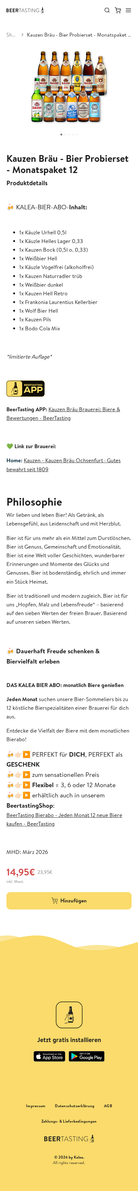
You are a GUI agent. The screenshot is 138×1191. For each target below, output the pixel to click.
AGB (108, 1105)
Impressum (35, 1105)
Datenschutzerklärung (74, 1105)
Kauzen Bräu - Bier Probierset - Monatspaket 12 (79, 34)
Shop (12, 34)
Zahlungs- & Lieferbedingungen (69, 1121)
